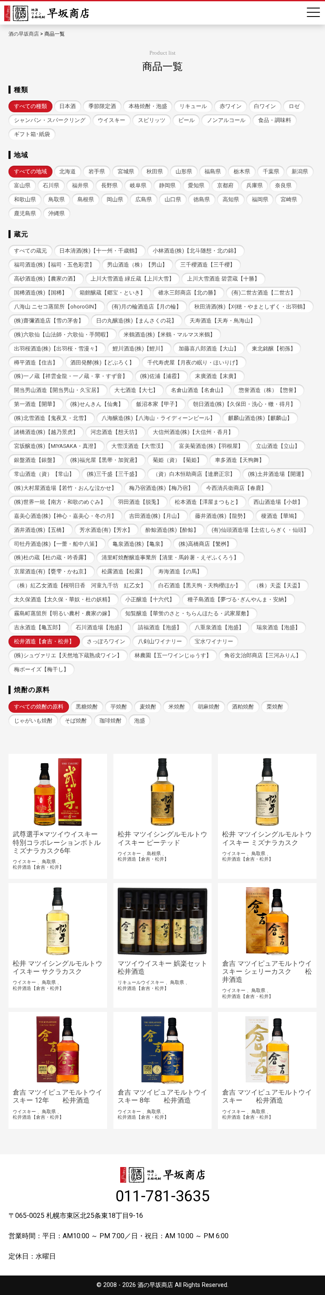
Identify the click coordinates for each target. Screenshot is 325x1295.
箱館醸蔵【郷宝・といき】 (113, 292)
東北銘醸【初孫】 (274, 348)
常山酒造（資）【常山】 (44, 474)
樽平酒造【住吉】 (36, 362)
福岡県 (260, 199)
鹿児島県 (25, 213)
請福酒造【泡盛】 (160, 627)
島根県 (85, 199)
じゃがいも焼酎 (33, 720)
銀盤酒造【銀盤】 (36, 460)
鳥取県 (56, 199)
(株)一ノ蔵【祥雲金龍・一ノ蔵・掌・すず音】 (71, 376)
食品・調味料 (274, 120)
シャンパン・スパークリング (49, 120)
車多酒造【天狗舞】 (239, 460)
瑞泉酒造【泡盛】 (278, 627)
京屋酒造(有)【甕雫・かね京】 (51, 571)
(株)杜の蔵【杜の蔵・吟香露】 (51, 557)
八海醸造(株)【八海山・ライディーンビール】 (158, 418)
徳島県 (201, 199)
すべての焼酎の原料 (38, 706)
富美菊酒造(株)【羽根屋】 (211, 446)
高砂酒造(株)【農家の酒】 (46, 278)
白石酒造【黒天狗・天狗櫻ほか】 (199, 585)
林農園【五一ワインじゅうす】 (173, 655)
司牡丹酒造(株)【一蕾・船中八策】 (57, 544)
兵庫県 (254, 185)
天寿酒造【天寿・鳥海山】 (223, 320)
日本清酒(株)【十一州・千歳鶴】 (99, 250)
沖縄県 (56, 213)
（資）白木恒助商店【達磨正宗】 (194, 474)
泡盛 (139, 720)
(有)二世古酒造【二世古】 (263, 292)
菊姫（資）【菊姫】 (177, 460)
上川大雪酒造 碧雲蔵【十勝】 (223, 278)
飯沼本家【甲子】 (158, 404)
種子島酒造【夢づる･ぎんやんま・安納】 (238, 599)
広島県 (143, 199)
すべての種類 (30, 106)
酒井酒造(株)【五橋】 (40, 530)
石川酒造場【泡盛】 (100, 627)
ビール (186, 120)
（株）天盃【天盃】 (278, 585)
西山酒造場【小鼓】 (278, 502)
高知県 (231, 199)
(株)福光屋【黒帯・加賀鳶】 (105, 460)
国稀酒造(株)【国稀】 (40, 292)
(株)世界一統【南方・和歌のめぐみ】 (60, 502)
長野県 (109, 185)
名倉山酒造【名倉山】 (198, 390)
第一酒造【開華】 (36, 404)
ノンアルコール (226, 120)
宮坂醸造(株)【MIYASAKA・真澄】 (56, 446)
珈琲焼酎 (110, 720)
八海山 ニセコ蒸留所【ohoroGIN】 (56, 306)
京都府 (225, 185)
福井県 (80, 185)
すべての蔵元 (30, 250)
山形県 (184, 171)
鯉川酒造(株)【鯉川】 (139, 348)
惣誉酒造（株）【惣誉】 (269, 390)
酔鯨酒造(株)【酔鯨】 (172, 530)
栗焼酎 (275, 706)
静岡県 (167, 185)
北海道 (67, 171)
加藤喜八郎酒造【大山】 (209, 348)
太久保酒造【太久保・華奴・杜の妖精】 (63, 599)
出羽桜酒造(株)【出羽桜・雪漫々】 (57, 348)
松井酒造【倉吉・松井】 (44, 641)
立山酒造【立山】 (278, 446)
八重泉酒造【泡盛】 (219, 627)
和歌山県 (25, 199)
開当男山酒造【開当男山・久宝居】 (58, 390)
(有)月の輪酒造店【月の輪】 (147, 306)
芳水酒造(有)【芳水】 (106, 530)
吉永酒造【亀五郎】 (38, 627)
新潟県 (300, 171)
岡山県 (115, 199)
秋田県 (154, 171)
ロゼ (294, 106)
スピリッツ (151, 120)
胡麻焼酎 (209, 706)
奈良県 (283, 185)
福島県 (212, 171)
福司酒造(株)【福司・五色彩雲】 (54, 264)
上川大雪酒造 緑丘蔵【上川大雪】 (132, 278)
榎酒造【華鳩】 (280, 516)
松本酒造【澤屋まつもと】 (208, 502)
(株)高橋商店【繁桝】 (205, 544)
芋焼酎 (118, 706)
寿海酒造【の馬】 (180, 571)
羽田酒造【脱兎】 (140, 502)
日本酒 (67, 106)
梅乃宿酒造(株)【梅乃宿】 (161, 488)
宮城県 (126, 171)
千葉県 (271, 171)
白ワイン (265, 106)
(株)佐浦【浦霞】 (161, 376)
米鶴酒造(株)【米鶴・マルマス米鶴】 (169, 334)
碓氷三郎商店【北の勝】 (188, 292)
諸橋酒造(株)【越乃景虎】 (46, 432)
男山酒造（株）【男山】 (137, 264)
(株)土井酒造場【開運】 (277, 474)
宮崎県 (289, 199)
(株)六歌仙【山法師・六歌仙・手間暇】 (62, 334)
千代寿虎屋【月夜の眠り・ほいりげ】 (194, 362)
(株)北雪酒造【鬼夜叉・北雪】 (51, 418)
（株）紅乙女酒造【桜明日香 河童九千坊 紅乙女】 (80, 585)
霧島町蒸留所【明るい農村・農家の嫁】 (63, 613)
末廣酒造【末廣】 (217, 376)
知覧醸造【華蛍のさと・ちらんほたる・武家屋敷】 (188, 613)
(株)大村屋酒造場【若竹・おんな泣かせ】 (65, 488)
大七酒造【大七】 (136, 390)
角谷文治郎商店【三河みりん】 (262, 655)
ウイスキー (111, 120)
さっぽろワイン (106, 641)
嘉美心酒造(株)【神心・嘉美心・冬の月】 (65, 516)
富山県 (22, 185)
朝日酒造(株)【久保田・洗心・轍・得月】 (244, 404)
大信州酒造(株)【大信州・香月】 (193, 432)
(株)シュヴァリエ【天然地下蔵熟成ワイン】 (68, 655)
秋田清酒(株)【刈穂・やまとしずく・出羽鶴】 (251, 306)
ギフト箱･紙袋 (32, 134)
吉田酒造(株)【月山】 (155, 516)
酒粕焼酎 (243, 706)
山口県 (173, 199)
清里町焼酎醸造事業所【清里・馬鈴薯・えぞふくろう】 (170, 557)
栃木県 (242, 171)
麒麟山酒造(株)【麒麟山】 (260, 418)
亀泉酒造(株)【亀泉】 (139, 544)
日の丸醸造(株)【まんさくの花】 (136, 320)
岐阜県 (138, 185)
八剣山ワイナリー (160, 641)
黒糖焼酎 (87, 706)
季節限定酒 (102, 106)
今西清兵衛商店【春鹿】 (236, 488)
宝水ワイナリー (214, 641)
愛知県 (196, 185)
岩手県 (96, 171)
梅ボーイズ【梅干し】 (41, 669)
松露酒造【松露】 (124, 571)
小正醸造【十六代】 (150, 599)
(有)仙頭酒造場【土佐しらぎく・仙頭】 (260, 530)
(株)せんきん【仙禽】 (97, 404)
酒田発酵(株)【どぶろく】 (102, 362)
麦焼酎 (148, 706)
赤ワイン (231, 106)
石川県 (51, 185)
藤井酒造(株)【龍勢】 (221, 516)
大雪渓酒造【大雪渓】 (138, 446)
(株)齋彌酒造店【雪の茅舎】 (49, 320)
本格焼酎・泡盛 (148, 106)
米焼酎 (176, 706)
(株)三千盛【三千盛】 (113, 474)
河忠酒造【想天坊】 (115, 432)
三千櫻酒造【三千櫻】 (207, 264)
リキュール (193, 106)
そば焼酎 (76, 720)
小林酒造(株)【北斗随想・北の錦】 (196, 250)
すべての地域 (30, 171)
